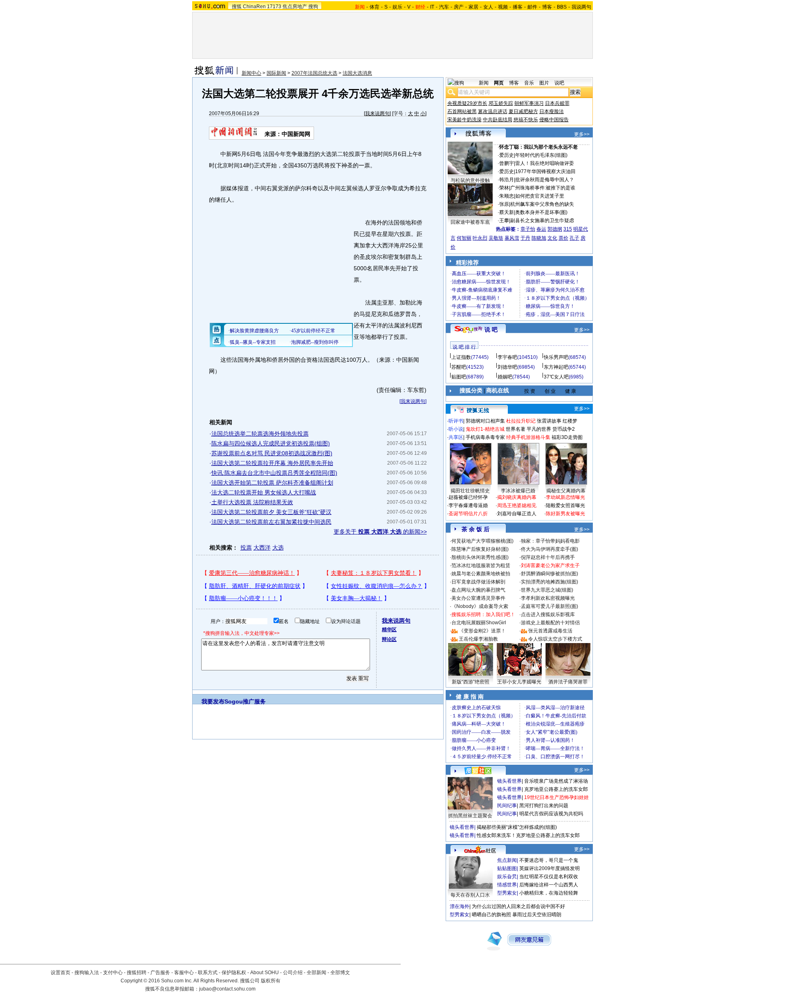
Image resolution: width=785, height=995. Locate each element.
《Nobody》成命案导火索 (479, 606)
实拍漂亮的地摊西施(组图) (549, 582)
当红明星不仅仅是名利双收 (548, 876)
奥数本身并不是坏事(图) (541, 212)
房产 (459, 7)
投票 (246, 547)
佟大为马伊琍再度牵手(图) (549, 549)
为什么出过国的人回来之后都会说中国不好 (518, 906)
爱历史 (506, 155)
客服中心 (184, 972)
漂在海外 (459, 906)
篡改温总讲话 (492, 111)
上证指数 (461, 357)
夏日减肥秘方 (523, 111)
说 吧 (491, 329)
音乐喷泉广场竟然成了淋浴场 (556, 781)
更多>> (582, 134)
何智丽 (464, 238)
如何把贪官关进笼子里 (539, 196)
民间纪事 (507, 805)
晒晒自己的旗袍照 (491, 914)
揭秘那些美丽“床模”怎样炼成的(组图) (517, 827)
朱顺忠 (506, 196)
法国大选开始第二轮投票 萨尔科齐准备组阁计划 (272, 482)
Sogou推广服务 (245, 701)
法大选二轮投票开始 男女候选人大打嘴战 (263, 492)
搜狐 (237, 6)
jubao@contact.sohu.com (227, 989)
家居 (473, 7)
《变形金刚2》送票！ (482, 631)
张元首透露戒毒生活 (550, 631)
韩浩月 (506, 180)
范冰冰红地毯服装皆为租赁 (480, 565)
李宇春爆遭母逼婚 (468, 505)
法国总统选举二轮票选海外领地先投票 (260, 433)
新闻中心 (251, 73)
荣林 (504, 188)
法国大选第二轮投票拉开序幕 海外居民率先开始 (272, 463)
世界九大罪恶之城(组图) (547, 590)
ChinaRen (254, 6)
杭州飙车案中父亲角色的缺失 (542, 204)
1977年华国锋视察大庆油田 (545, 171)
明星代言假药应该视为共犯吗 (551, 814)
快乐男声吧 (556, 357)
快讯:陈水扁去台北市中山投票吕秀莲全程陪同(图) (274, 473)
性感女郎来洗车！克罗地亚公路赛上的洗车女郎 (528, 835)
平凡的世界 (539, 429)
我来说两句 (377, 113)
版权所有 (270, 981)
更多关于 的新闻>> (380, 531)
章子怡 (527, 229)
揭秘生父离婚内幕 (565, 491)
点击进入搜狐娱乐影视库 (548, 614)
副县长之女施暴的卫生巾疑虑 (542, 220)
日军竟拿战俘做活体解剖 (478, 582)
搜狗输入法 (86, 972)
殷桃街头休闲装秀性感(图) (480, 557)
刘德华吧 (507, 367)
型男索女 (507, 893)
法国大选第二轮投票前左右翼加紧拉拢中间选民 (271, 522)
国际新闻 (276, 73)
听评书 (456, 421)
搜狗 (313, 6)
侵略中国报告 (554, 119)
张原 (504, 204)
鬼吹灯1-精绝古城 (485, 429)
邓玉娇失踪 (501, 103)
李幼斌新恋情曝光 (565, 497)
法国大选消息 (357, 73)
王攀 (504, 220)
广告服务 (160, 972)
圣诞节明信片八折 (468, 513)
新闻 (484, 83)
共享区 (456, 437)
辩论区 (389, 639)
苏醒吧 (458, 367)
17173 (274, 6)
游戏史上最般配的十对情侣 (550, 622)
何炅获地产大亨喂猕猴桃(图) (482, 541)
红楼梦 (570, 421)
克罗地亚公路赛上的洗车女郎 (556, 789)
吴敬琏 (496, 238)
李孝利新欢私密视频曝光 (548, 598)
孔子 (574, 238)
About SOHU (264, 972)
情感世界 (507, 885)
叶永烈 (480, 238)
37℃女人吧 (556, 377)
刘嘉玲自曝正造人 (516, 513)
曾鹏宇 (506, 163)
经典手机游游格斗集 (528, 437)
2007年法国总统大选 (314, 73)
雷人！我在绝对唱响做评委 (544, 163)
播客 (518, 7)
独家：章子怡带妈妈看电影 (550, 541)
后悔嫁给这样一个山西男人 (548, 885)
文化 (552, 238)
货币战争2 (563, 429)
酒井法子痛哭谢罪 (568, 682)
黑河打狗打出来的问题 (543, 805)
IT (432, 7)
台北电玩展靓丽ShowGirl (478, 622)
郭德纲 (554, 229)
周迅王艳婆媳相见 (516, 505)
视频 (503, 7)
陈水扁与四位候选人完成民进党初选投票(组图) (270, 443)
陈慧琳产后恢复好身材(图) (480, 549)
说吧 (559, 83)
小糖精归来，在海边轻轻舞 (548, 893)
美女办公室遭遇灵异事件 (478, 598)
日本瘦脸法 (551, 111)
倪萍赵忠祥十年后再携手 (548, 557)
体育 (374, 7)
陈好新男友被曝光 (565, 513)
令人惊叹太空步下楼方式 (555, 639)
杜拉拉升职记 (521, 421)
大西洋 (262, 547)
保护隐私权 (234, 972)
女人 (488, 7)
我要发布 (213, 701)
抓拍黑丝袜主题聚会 (470, 816)
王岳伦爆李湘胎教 (478, 639)
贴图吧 (458, 377)
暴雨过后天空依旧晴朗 (536, 914)
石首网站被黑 (462, 111)
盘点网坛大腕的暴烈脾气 (478, 590)
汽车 (444, 7)
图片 (544, 83)
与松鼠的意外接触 (470, 180)
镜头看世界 (509, 781)
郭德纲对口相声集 (485, 421)
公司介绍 (293, 972)
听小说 (456, 429)
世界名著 (515, 429)
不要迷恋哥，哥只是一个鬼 (548, 860)
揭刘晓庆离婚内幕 (516, 497)
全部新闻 (316, 972)
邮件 (532, 7)
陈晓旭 (539, 238)
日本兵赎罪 (557, 103)
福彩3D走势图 (567, 437)
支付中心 (113, 972)
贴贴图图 (507, 868)
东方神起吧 (556, 367)
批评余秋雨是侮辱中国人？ (544, 180)
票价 (563, 238)
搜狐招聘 (136, 972)
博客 (547, 7)
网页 (499, 83)
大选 (278, 547)
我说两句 (581, 7)
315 (567, 229)
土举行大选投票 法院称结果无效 (252, 502)
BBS (562, 7)
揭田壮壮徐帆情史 (470, 491)
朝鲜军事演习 (529, 103)
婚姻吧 (505, 377)
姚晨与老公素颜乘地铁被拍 (480, 574)
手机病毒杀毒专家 (485, 437)
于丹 (525, 238)
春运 (541, 229)
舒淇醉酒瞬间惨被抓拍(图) (549, 574)
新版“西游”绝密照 (470, 682)
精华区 (389, 629)
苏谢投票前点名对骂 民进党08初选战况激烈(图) (271, 453)
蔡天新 (506, 212)
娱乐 (397, 7)
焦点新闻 (507, 860)
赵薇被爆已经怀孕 (468, 497)
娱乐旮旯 (507, 876)
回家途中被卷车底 (470, 222)
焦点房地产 (295, 6)
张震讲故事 (549, 421)
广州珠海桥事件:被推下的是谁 (542, 188)
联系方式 (208, 972)
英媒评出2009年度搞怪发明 (549, 868)
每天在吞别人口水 (470, 895)
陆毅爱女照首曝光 (565, 505)
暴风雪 (512, 238)
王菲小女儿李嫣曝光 (519, 682)
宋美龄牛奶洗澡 (464, 119)
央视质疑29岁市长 (467, 103)
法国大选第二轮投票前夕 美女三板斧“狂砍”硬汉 (271, 512)
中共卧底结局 (497, 119)
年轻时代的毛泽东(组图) (541, 155)
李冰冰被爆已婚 (518, 491)
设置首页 (60, 972)
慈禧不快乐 (526, 119)
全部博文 (340, 972)
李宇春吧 (507, 357)
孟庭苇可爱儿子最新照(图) (549, 606)
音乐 (529, 83)
